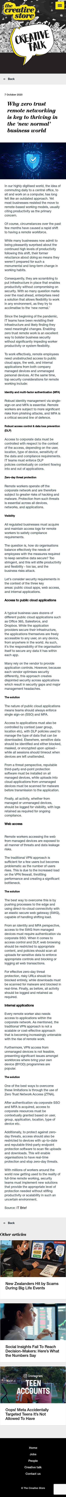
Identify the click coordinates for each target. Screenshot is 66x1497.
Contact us (33, 1473)
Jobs (33, 1454)
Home (33, 1448)
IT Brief (22, 1208)
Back (11, 78)
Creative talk (33, 1467)
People (33, 1460)
